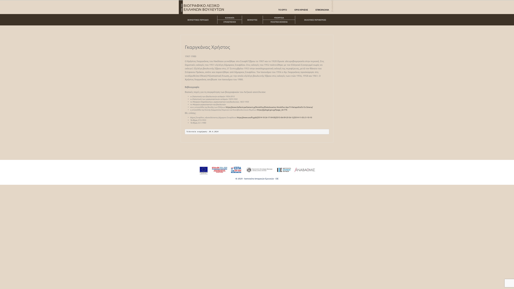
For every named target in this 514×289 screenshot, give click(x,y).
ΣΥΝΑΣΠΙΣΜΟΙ (230, 22)
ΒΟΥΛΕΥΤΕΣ (252, 20)
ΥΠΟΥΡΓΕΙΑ (279, 17)
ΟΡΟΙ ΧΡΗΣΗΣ (301, 9)
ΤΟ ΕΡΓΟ (282, 9)
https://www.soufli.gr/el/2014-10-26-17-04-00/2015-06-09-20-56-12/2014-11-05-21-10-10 (274, 117)
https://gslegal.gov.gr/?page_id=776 (272, 110)
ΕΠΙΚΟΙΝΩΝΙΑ (322, 9)
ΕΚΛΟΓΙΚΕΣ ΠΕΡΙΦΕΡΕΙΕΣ (315, 20)
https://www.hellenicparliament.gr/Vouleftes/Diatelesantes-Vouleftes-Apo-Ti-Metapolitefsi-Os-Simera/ (269, 107)
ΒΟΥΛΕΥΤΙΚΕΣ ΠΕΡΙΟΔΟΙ (198, 20)
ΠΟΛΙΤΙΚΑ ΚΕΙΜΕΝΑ (279, 22)
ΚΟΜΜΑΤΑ (229, 17)
